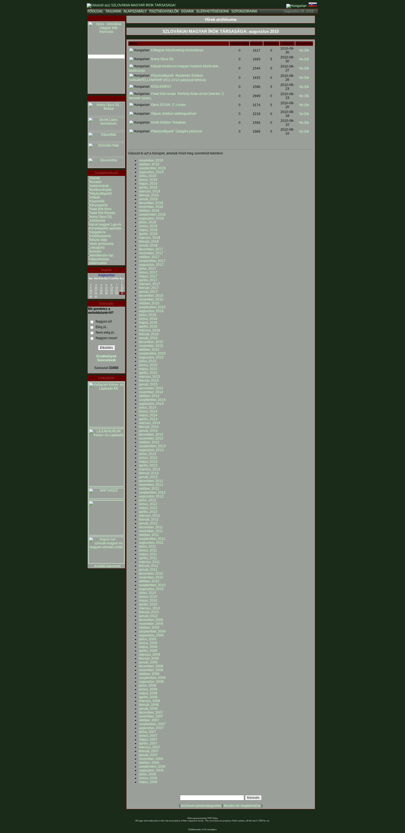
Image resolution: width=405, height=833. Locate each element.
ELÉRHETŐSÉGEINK (212, 11)
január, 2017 (148, 292)
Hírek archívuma (101, 244)
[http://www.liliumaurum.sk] (106, 485)
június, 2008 (148, 689)
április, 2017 (148, 280)
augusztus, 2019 (151, 172)
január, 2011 (148, 570)
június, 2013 (148, 458)
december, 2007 (151, 712)
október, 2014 (149, 396)
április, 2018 (148, 234)
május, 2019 (148, 184)
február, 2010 (149, 612)
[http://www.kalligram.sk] (106, 426)
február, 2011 (148, 566)
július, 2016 (147, 315)
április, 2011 (148, 558)
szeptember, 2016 (152, 307)
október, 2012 (149, 489)
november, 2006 (151, 759)
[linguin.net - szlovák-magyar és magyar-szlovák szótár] (106, 562)
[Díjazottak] (106, 141)
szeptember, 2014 (152, 400)
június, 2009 (148, 643)
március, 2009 (149, 655)
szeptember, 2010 (152, 585)
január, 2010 (148, 616)
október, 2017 (149, 257)
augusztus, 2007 (151, 728)
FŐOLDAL (95, 11)
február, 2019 (149, 195)
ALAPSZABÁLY (135, 11)
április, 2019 (148, 187)
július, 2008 (147, 685)
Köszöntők (97, 201)
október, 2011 (149, 535)
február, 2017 (149, 288)
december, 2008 (151, 666)
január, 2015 (148, 384)
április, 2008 (148, 697)
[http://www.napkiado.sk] (106, 498)
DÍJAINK (187, 11)
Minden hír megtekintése (242, 806)
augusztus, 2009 (151, 635)
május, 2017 (148, 276)
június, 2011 (148, 550)
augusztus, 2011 (151, 543)
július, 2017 (147, 268)
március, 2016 (149, 330)
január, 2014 (148, 431)
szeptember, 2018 (152, 214)
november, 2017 (151, 253)
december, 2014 (151, 388)
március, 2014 (149, 423)
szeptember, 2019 (152, 168)
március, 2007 (149, 747)
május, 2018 (148, 230)
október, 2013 (149, 442)
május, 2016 (148, 323)
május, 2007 (148, 739)
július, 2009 (147, 639)
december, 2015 (151, 342)
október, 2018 (149, 211)
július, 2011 (147, 546)
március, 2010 (149, 608)
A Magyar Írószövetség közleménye (177, 50)
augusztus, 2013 (151, 450)
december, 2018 (151, 203)
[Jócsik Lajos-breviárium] (106, 130)
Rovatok (95, 182)
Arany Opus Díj (100, 217)
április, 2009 (148, 651)
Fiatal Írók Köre (100, 209)
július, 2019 (147, 176)
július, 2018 (147, 222)
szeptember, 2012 (152, 492)
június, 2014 (148, 411)
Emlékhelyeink (100, 236)
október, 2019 (149, 164)
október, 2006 (149, 763)
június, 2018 (148, 226)
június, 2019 (148, 180)
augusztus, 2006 (151, 770)
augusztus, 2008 (151, 682)
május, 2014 (148, 415)
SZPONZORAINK (244, 11)
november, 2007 (151, 716)
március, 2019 (149, 191)
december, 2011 (151, 527)
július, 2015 (147, 361)
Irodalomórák (99, 186)
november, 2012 (151, 485)
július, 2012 (147, 500)
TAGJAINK (113, 11)
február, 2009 (149, 658)
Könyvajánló (98, 205)
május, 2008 (148, 693)
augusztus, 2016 (151, 311)
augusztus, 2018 (151, 218)
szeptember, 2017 (152, 261)
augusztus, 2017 (151, 265)
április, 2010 (148, 604)
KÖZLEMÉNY (161, 87)
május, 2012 (148, 508)
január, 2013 (148, 477)
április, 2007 (148, 743)
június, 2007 (148, 736)
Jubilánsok (97, 221)
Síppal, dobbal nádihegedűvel (173, 114)
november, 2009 (151, 624)
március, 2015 (149, 377)
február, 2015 (149, 380)
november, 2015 (151, 346)
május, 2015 (148, 369)
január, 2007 (148, 755)
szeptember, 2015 (152, 353)
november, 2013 (151, 438)
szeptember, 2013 (152, 446)
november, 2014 (151, 392)
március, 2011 (149, 562)
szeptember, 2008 (152, 678)
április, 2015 (148, 373)
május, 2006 (148, 782)
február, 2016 (149, 334)
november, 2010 (151, 577)
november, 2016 (151, 299)
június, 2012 (148, 504)
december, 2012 (151, 481)
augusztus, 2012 (151, 496)
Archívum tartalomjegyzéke (201, 806)
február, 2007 (149, 751)
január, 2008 (148, 709)
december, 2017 (151, 249)
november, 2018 (151, 207)
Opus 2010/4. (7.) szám (168, 105)
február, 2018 (149, 241)
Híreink (94, 178)
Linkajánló (97, 248)
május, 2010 (148, 600)
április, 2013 (148, 465)
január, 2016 (148, 338)
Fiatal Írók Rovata (102, 213)
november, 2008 (151, 670)
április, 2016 (148, 326)
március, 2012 (149, 516)
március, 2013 (149, 469)
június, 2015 (148, 365)
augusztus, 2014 (151, 404)
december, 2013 (151, 434)
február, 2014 (149, 427)
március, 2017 (149, 284)
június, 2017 (148, 272)
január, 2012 (148, 523)
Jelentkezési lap (101, 255)
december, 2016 (151, 296)
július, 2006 (147, 774)
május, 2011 (148, 554)
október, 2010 (149, 581)
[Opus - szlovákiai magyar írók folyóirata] (106, 56)
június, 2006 (148, 778)
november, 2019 (151, 160)
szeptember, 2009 (152, 631)
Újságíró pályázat (188, 131)
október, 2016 (149, 303)
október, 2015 (149, 350)
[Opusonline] (106, 166)
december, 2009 (151, 620)
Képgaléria (97, 232)
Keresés (95, 251)
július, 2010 (147, 593)
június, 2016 (148, 319)
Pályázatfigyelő (100, 193)
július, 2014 (147, 407)
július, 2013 (147, 454)
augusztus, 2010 (151, 589)
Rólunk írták (98, 240)
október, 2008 (149, 674)
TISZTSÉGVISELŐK (164, 11)
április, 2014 (148, 419)
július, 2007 (147, 732)
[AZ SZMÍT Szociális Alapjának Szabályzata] (106, 155)
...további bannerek (106, 566)
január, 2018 (148, 245)
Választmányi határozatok (99, 261)
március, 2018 (149, 238)
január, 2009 (148, 662)
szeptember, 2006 (152, 766)
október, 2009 (149, 628)
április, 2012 (148, 512)
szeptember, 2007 (152, 724)
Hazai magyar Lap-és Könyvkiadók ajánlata (105, 226)
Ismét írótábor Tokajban (168, 122)
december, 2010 (151, 573)
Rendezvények (100, 190)
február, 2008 (149, 705)
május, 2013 (148, 462)
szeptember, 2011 (152, 539)
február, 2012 (149, 519)
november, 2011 (151, 531)
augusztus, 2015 (151, 357)
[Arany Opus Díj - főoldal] (106, 115)
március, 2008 (149, 701)
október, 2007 (149, 720)
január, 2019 (148, 199)
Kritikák (94, 197)
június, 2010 (148, 597)
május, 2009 (148, 647)
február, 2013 (149, 473)
